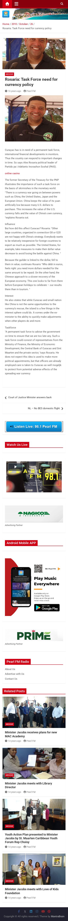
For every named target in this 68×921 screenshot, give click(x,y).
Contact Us (11, 678)
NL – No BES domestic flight (44, 408)
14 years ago (14, 741)
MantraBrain (57, 916)
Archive (9, 74)
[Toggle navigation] (16, 4)
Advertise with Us (14, 673)
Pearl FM (30, 91)
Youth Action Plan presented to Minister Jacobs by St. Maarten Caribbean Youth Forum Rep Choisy (31, 838)
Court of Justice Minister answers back (30, 397)
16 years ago (14, 91)
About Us (10, 669)
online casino (12, 173)
